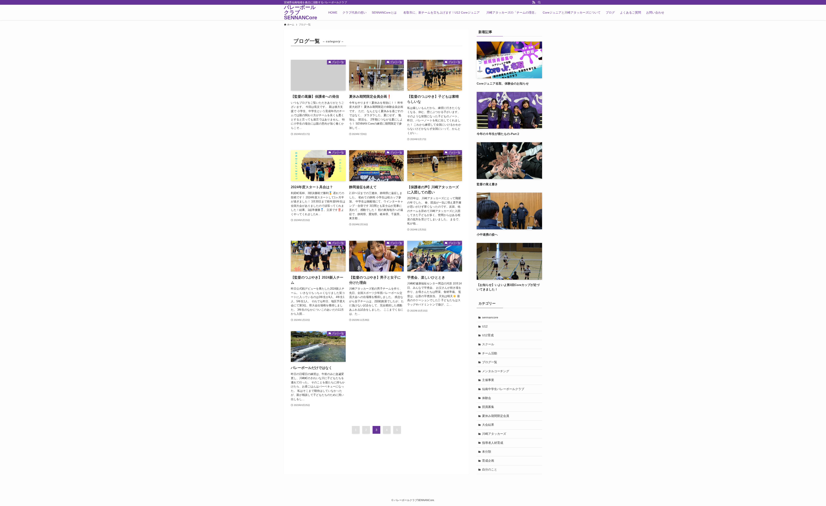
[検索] (539, 2)
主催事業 (488, 380)
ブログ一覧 (489, 362)
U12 (485, 326)
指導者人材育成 (492, 442)
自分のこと (489, 469)
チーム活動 (489, 353)
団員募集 (488, 407)
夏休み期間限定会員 (495, 416)
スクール (488, 344)
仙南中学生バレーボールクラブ (503, 389)
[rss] (533, 2)
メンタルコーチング (495, 371)
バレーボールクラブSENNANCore (300, 12)
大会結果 (488, 424)
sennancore (490, 317)
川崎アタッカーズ (494, 433)
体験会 (486, 398)
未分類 (486, 451)
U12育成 (488, 335)
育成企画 (488, 460)
